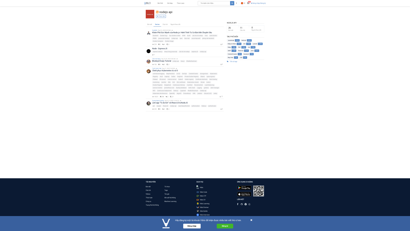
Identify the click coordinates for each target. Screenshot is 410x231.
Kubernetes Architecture (160, 93)
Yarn (206, 35)
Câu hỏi (165, 24)
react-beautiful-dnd (184, 106)
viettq (215, 93)
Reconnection (198, 85)
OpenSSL (172, 93)
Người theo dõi (175, 24)
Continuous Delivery (179, 85)
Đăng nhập (191, 226)
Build (188, 35)
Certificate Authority (201, 79)
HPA (194, 93)
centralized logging (158, 73)
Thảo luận (149, 197)
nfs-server (163, 79)
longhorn (180, 76)
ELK (174, 82)
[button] (243, 3)
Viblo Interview (205, 215)
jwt (154, 106)
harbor (173, 76)
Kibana (203, 76)
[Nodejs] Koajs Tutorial (161, 61)
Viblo (201, 187)
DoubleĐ (154, 30)
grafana (206, 88)
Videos (148, 194)
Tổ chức (167, 186)
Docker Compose (158, 41)
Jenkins (199, 93)
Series (157, 24)
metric (208, 82)
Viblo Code (203, 192)
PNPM (154, 38)
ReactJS (165, 106)
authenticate (212, 106)
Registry (155, 76)
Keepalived (167, 85)
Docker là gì (163, 35)
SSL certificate (181, 82)
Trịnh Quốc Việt (156, 68)
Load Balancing (209, 85)
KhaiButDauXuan (192, 61)
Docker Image (169, 41)
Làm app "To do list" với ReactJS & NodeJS (170, 103)
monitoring (156, 82)
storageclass (204, 73)
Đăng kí (225, 226)
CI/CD (178, 73)
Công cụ (148, 201)
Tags (166, 190)
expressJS (195, 51)
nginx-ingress (211, 76)
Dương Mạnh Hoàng (158, 100)
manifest (189, 85)
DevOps (184, 73)
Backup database (181, 88)
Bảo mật (187, 38)
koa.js (182, 61)
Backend (155, 35)
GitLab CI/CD (208, 93)
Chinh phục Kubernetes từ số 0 (165, 71)
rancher (163, 82)
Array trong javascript (170, 51)
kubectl (181, 79)
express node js (157, 51)
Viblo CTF (203, 196)
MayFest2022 (170, 73)
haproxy (167, 76)
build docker (213, 35)
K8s (169, 82)
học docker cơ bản (174, 35)
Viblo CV (202, 200)
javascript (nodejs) (163, 38)
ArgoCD (179, 93)
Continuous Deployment (164, 90)
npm (181, 38)
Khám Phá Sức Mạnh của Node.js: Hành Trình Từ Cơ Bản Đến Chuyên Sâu (182, 32)
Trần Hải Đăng (156, 59)
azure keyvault (196, 38)
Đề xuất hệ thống (170, 197)
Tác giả (166, 194)
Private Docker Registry (191, 76)
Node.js (176, 90)
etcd (161, 76)
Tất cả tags (233, 61)
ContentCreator (193, 73)
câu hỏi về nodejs (197, 35)
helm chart (192, 88)
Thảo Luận (180, 3)
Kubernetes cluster (193, 82)
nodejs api (175, 38)
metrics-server (172, 79)
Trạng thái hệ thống (152, 205)
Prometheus (187, 93)
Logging (199, 88)
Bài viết (149, 24)
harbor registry (189, 79)
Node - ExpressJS (159, 48)
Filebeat (155, 79)
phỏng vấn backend (208, 38)
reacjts (159, 106)
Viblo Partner (204, 207)
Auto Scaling (213, 79)
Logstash (183, 90)
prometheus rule (169, 88)
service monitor (157, 88)
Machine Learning (170, 201)
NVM (183, 35)
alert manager (215, 88)
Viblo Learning (204, 203)
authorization (196, 106)
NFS (154, 90)
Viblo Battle (204, 211)
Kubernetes (213, 73)
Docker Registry (157, 85)
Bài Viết (160, 3)
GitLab (202, 82)
